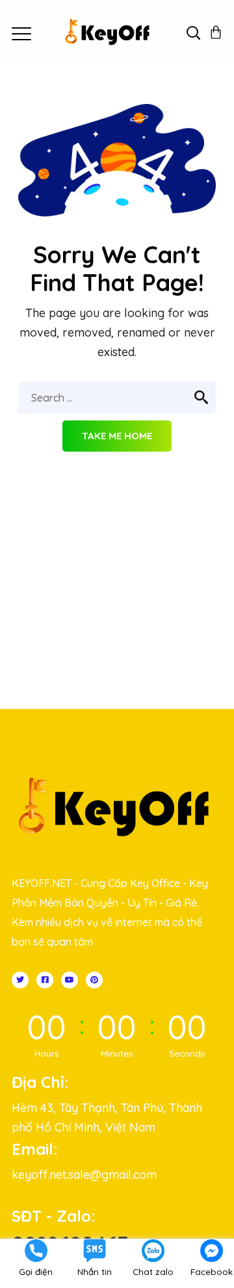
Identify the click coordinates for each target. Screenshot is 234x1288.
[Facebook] (44, 980)
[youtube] (69, 980)
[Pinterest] (94, 980)
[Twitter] (20, 980)
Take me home (117, 436)
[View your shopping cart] (215, 32)
